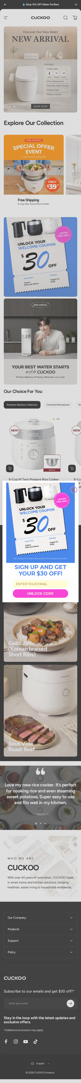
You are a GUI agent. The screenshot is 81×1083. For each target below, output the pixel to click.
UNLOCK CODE (40, 594)
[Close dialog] (74, 490)
